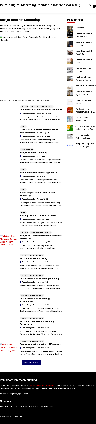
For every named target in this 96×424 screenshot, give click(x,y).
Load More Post (31, 362)
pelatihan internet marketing (42, 385)
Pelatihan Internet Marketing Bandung (39, 278)
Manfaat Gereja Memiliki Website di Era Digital (85, 112)
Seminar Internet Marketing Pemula (38, 172)
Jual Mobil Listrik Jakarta (26, 406)
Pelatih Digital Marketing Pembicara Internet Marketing (40, 5)
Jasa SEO (24, 106)
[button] (90, 5)
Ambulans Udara (46, 406)
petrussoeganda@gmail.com (15, 393)
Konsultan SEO (81, 28)
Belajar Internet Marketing (33, 152)
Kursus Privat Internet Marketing (41, 106)
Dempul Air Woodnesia (85, 86)
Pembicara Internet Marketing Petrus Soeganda (83, 80)
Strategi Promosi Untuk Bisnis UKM (38, 215)
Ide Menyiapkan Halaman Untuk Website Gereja (82, 120)
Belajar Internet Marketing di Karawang (40, 344)
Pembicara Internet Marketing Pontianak (41, 109)
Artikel (23, 126)
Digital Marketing (27, 149)
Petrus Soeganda (28, 113)
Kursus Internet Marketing (33, 258)
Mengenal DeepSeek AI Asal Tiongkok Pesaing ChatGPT (84, 146)
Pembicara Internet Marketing (41, 232)
